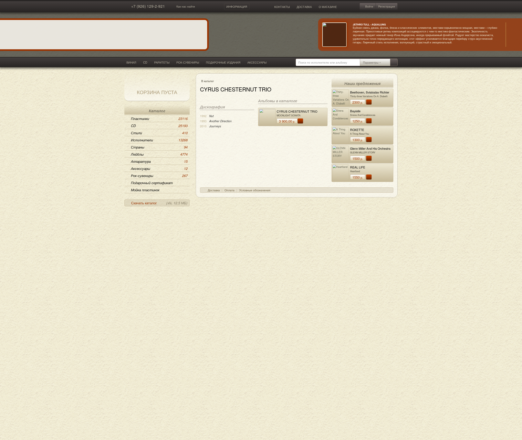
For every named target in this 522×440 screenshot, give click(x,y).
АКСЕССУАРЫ (257, 62)
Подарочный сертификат (152, 182)
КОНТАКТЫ (282, 7)
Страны (159, 147)
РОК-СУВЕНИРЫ (187, 62)
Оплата (229, 190)
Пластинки (159, 118)
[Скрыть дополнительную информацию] (512, 34)
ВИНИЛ (131, 62)
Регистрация (386, 6)
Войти (368, 6)
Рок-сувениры (159, 175)
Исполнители (159, 140)
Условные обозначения (254, 190)
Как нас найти (185, 6)
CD (145, 62)
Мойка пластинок (145, 189)
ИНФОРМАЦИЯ (236, 6)
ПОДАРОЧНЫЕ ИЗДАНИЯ (223, 62)
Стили (159, 132)
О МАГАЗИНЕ (328, 7)
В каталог (207, 81)
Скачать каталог (159, 202)
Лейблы (159, 154)
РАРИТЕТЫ (161, 62)
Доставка (214, 190)
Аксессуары (159, 168)
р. (287, 121)
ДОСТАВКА (304, 7)
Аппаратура (159, 161)
